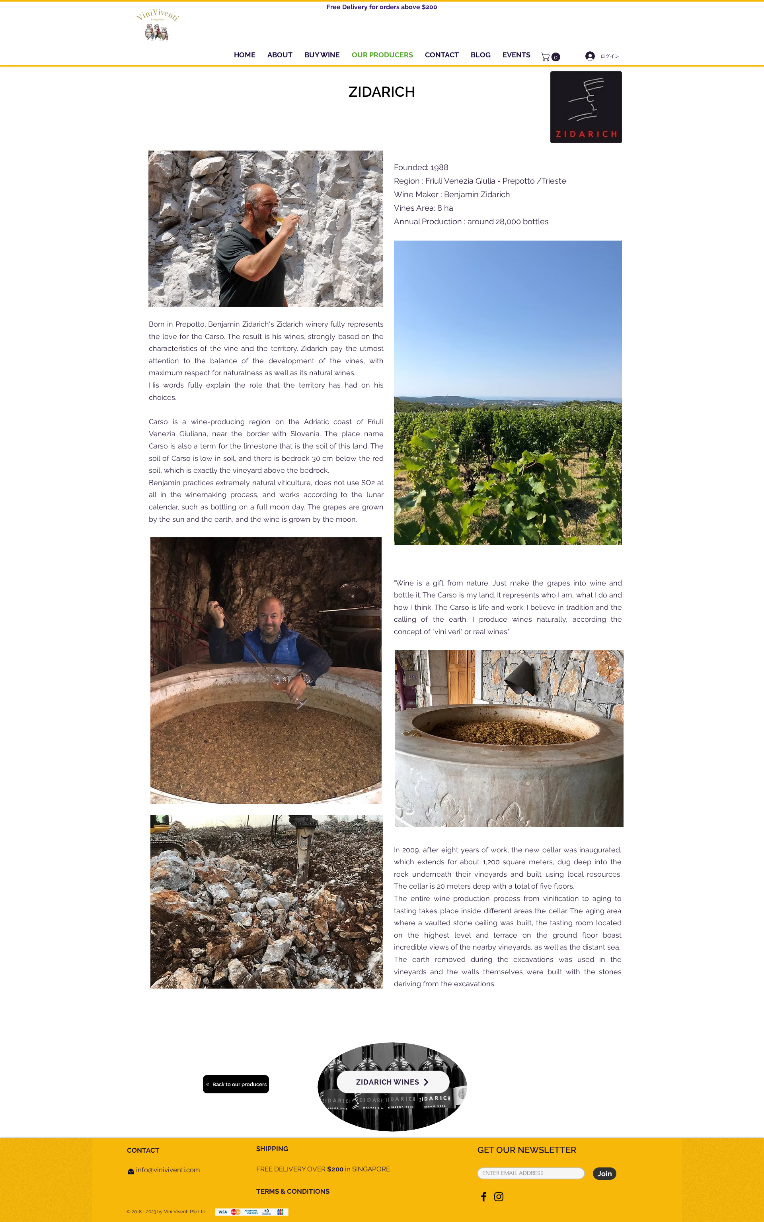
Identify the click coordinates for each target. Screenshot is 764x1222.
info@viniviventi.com (168, 1170)
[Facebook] (483, 1197)
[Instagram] (499, 1197)
